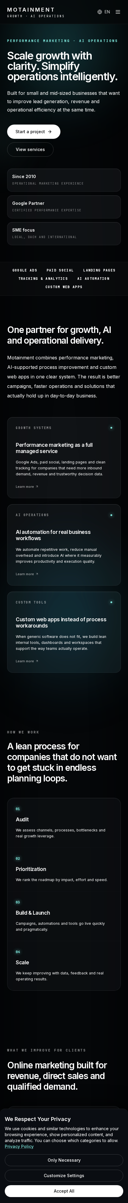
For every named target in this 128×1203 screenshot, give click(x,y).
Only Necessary (64, 1160)
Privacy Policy (19, 1146)
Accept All (64, 1190)
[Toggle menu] (118, 12)
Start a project (30, 131)
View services (30, 149)
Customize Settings (64, 1175)
